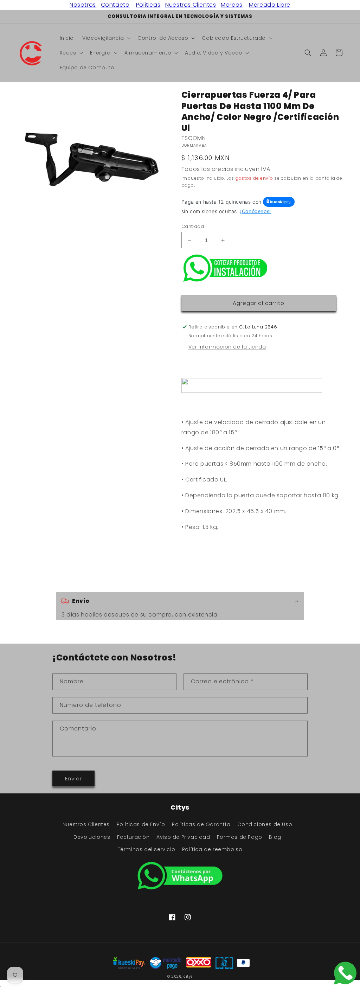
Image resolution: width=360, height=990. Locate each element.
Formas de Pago (239, 837)
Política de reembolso (212, 849)
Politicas (148, 5)
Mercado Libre (269, 5)
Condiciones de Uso (264, 824)
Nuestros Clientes (190, 5)
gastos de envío (254, 178)
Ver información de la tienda (227, 346)
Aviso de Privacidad (183, 837)
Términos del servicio (146, 849)
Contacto (115, 5)
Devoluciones (91, 837)
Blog (275, 837)
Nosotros (83, 5)
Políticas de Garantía (201, 824)
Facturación (133, 837)
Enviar (73, 778)
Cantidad (192, 226)
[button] (105, 38)
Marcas (232, 5)
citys (188, 976)
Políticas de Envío (141, 824)
